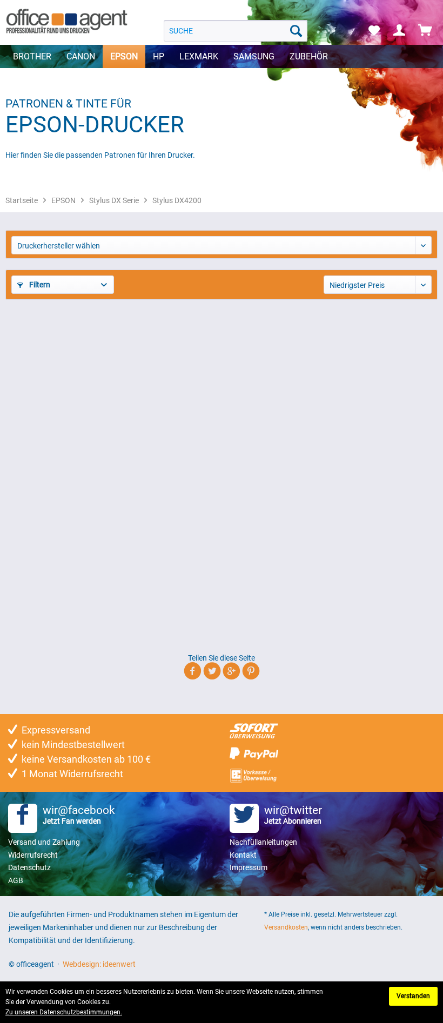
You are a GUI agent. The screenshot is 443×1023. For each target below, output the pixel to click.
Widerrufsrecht (33, 855)
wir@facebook (79, 814)
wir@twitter (293, 814)
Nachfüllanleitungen (263, 842)
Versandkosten (286, 927)
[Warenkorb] (426, 31)
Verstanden (413, 996)
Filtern (39, 284)
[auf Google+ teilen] (231, 672)
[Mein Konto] (400, 31)
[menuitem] (236, 31)
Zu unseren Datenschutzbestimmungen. (63, 1012)
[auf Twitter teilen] (212, 672)
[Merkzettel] (374, 31)
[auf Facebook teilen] (193, 672)
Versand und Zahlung (44, 842)
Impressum (248, 867)
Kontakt (243, 855)
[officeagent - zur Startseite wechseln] (66, 21)
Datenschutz (29, 867)
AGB (15, 880)
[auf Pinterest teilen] (251, 672)
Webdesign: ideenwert (99, 964)
